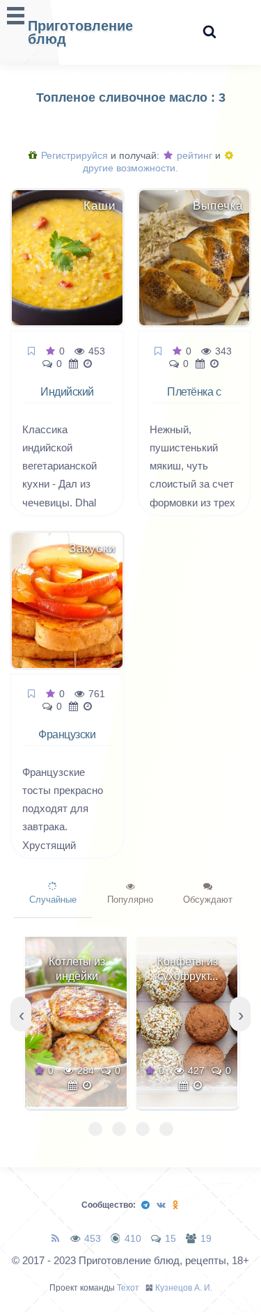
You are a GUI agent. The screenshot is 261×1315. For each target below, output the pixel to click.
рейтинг (193, 155)
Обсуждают (207, 899)
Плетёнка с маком (194, 400)
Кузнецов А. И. (183, 1288)
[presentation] (20, 1014)
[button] (95, 1129)
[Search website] (209, 32)
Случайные (53, 899)
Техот (128, 1288)
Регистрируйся (73, 155)
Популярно (130, 899)
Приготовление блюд (80, 32)
